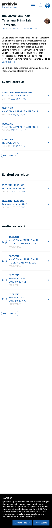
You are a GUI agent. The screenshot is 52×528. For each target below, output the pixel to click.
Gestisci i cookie (22, 523)
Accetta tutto (41, 523)
